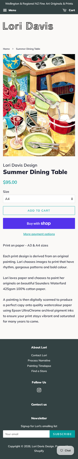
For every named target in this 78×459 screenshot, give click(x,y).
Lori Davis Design (43, 446)
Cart (71, 10)
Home (6, 48)
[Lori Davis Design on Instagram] (39, 391)
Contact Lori (39, 355)
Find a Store (39, 371)
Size (6, 192)
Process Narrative (39, 360)
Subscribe (62, 434)
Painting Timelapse (39, 365)
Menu (12, 10)
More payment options (39, 234)
